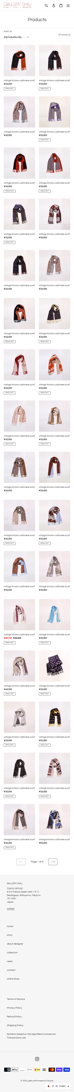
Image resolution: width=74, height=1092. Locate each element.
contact (10, 908)
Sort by (8, 31)
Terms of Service (16, 999)
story (9, 935)
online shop (13, 979)
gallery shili (31, 1081)
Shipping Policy (15, 1025)
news (10, 961)
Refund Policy (14, 1016)
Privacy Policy (14, 1008)
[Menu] (68, 5)
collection (12, 952)
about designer (15, 944)
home (10, 926)
